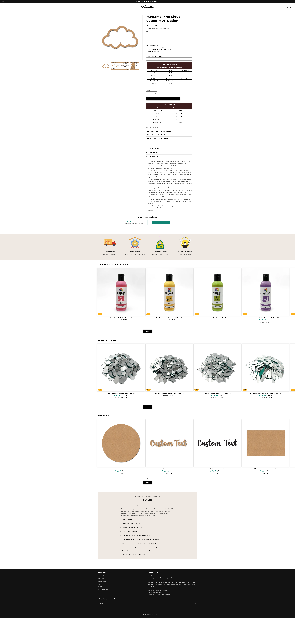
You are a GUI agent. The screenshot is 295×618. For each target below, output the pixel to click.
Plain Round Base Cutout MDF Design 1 (121, 468)
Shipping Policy (102, 584)
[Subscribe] (123, 603)
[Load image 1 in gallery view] (105, 66)
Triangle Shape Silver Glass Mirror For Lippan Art (217, 393)
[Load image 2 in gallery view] (115, 66)
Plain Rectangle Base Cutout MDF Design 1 (265, 468)
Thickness (148, 38)
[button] (3, 7)
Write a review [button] (161, 223)
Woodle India (145, 614)
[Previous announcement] (90, 1)
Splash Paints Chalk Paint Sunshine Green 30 (217, 317)
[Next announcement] (205, 1)
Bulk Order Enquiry (103, 592)
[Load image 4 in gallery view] (134, 66)
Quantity (148, 90)
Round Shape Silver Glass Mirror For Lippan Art (121, 393)
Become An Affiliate (103, 589)
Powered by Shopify (152, 614)
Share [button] (149, 143)
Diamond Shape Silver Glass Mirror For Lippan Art (169, 393)
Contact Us (101, 586)
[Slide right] (141, 66)
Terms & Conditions (103, 581)
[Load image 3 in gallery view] (124, 66)
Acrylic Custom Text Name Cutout (217, 468)
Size (147, 31)
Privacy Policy (101, 576)
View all (147, 331)
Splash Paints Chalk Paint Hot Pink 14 (121, 317)
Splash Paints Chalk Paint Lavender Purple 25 (266, 317)
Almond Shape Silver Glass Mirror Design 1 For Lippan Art (265, 393)
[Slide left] (99, 66)
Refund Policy (101, 578)
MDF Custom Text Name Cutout (169, 468)
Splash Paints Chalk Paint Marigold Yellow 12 (169, 317)
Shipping (156, 28)
